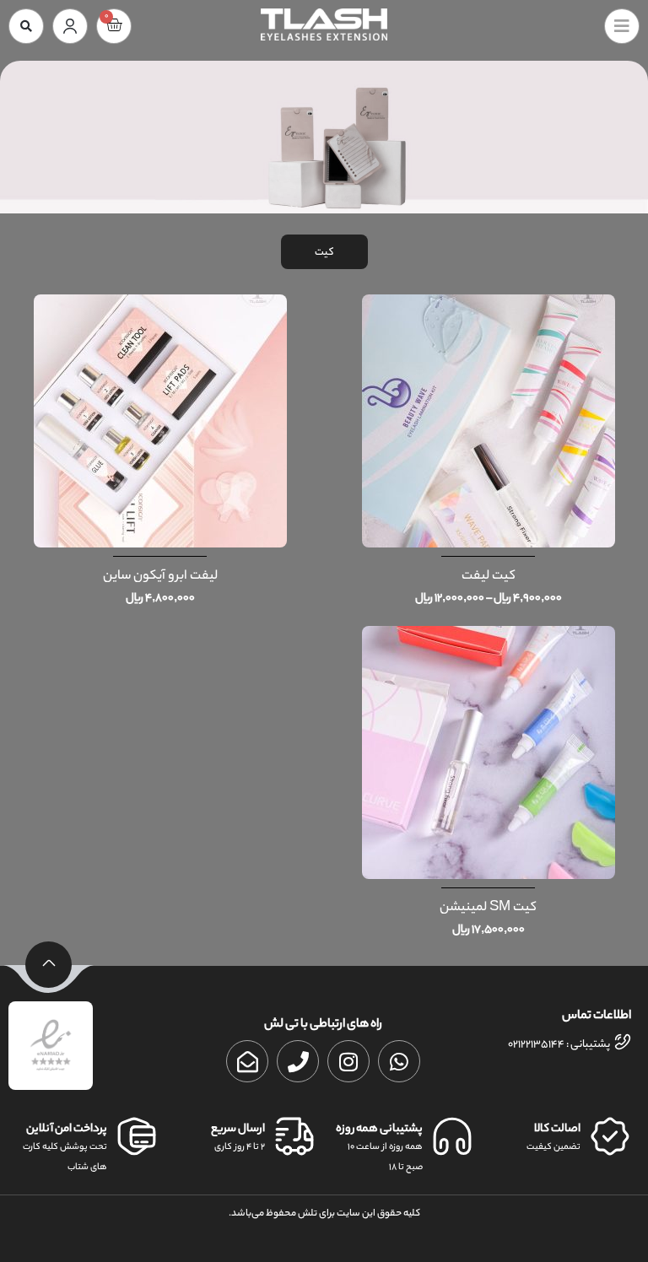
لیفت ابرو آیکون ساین (160, 576)
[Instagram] (348, 1061)
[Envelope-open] (247, 1061)
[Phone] (298, 1061)
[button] (26, 26)
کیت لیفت (489, 576)
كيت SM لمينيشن (488, 908)
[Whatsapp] (399, 1061)
